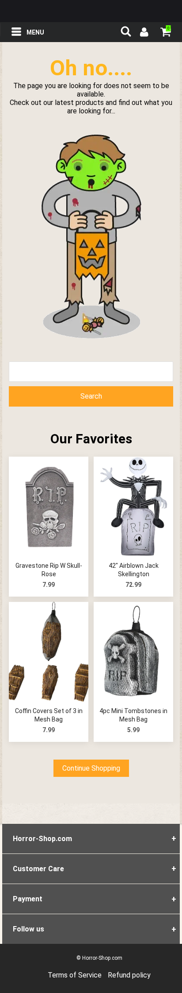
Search (91, 396)
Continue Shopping (91, 768)
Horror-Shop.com (91, 11)
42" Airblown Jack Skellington (134, 570)
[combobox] (91, 371)
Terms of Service (75, 975)
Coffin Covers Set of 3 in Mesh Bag (49, 715)
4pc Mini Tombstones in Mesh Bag (133, 715)
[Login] (143, 33)
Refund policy (129, 975)
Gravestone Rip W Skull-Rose (48, 570)
